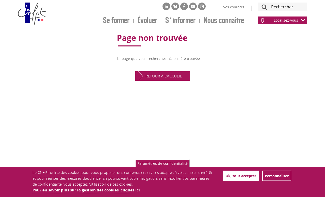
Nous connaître (224, 20)
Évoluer (147, 20)
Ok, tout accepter (240, 175)
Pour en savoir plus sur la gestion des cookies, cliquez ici (86, 190)
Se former (116, 20)
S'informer (180, 20)
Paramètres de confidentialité (162, 163)
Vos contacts (233, 7)
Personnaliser (277, 175)
